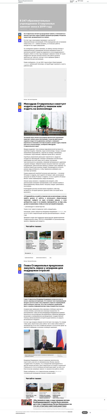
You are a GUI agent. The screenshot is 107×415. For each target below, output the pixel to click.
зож (50, 257)
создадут (26, 64)
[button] (26, 402)
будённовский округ (29, 257)
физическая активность (41, 257)
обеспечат (58, 371)
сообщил (60, 211)
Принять (85, 412)
